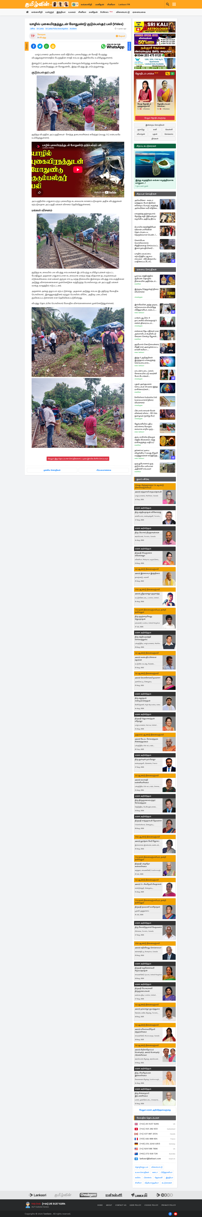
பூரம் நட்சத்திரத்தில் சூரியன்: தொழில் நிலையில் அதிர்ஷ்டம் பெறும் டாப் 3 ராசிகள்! (145, 279)
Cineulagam (138, 297)
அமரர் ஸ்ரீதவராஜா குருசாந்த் (147, 593)
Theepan (41, 34)
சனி (155, 129)
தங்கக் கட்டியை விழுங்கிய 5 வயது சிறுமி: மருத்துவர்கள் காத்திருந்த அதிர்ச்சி (147, 453)
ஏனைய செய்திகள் (147, 269)
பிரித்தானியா (166, 1172)
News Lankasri (139, 313)
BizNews (106, 12)
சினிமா (111, 4)
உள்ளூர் (49, 12)
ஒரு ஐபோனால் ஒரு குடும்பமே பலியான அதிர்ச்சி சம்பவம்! (144, 466)
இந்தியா (61, 12)
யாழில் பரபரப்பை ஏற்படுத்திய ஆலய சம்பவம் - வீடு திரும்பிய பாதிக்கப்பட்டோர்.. (145, 257)
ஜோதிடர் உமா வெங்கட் (163, 105)
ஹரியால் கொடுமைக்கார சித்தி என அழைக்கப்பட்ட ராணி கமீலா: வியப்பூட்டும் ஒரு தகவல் (147, 347)
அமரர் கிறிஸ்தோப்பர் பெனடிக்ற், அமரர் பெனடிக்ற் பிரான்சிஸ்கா (147, 1052)
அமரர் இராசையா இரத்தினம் (147, 573)
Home (100, 1205)
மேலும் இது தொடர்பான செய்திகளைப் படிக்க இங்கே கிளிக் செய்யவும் (78, 459)
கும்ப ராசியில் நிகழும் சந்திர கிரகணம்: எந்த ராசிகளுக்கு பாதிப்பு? (145, 440)
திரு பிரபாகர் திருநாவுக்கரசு (147, 532)
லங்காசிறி (86, 4)
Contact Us (120, 1205)
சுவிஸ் (138, 1177)
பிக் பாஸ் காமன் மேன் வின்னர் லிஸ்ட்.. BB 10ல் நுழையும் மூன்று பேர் (146, 413)
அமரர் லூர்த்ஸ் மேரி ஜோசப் (147, 841)
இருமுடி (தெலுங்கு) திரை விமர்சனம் (147, 290)
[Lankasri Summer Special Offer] (155, 39)
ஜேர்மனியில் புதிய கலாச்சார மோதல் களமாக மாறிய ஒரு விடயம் (144, 426)
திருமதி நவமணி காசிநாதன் (147, 907)
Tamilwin (47, 1213)
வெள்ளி (169, 129)
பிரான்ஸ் (148, 1177)
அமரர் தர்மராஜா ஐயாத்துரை (147, 1009)
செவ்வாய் (168, 134)
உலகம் (72, 12)
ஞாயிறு (140, 129)
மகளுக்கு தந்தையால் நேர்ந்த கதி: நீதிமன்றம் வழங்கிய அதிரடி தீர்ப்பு (146, 216)
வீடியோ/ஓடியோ (152, 1183)
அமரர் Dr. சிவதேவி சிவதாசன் (148, 884)
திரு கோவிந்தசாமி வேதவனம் (148, 927)
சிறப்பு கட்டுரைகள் (146, 146)
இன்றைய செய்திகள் (155, 125)
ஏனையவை (139, 12)
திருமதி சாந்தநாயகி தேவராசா (148, 821)
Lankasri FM (124, 4)
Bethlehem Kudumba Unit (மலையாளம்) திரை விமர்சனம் (146, 400)
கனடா (155, 1172)
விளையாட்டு (123, 12)
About (109, 1205)
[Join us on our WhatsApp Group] (112, 46)
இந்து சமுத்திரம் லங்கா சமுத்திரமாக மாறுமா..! (154, 181)
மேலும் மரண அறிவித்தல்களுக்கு (155, 1110)
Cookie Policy (151, 1205)
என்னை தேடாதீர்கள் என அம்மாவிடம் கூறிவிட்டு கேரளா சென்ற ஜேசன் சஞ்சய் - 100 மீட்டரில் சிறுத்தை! (147, 334)
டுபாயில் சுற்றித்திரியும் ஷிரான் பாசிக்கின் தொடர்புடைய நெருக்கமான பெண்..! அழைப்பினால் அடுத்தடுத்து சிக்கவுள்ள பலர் (146, 231)
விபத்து (42, 37)
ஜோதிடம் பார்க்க (146, 73)
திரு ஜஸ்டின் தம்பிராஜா (145, 759)
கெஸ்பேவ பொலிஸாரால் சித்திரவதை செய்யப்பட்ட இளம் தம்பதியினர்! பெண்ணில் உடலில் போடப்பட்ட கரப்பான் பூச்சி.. (147, 244)
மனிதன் (99, 4)
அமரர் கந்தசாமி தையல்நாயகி (148, 492)
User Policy (135, 1205)
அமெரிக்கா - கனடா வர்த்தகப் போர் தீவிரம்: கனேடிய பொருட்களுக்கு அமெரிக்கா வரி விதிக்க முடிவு (146, 204)
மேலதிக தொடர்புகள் (148, 1118)
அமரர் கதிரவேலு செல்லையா (148, 947)
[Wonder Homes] (155, 63)
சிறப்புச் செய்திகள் (146, 194)
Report (122, 36)
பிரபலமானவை (103, 470)
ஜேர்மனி (159, 1177)
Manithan (138, 284)
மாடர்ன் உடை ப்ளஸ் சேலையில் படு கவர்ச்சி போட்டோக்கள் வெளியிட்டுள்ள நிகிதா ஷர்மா (146, 373)
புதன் (155, 134)
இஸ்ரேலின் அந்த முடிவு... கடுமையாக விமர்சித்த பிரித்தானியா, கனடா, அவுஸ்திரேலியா (147, 307)
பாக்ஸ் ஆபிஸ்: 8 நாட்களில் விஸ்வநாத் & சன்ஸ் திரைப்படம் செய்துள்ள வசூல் (146, 320)
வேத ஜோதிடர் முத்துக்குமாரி (144, 105)
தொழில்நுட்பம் (141, 1167)
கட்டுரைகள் (167, 1183)
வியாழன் (141, 134)
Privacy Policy (169, 1205)
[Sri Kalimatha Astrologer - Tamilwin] (155, 27)
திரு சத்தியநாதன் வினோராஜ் (148, 512)
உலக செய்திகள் (142, 1172)
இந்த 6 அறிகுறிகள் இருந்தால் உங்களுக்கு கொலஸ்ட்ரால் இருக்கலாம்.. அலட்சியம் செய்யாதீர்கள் (146, 360)
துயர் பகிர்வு (143, 479)
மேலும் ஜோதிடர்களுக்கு (155, 118)
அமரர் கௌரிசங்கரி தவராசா (147, 678)
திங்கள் (155, 138)
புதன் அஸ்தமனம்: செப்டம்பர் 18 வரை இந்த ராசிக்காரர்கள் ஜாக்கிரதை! (146, 387)
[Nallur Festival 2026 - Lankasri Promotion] (155, 51)
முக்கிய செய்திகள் (52, 470)
